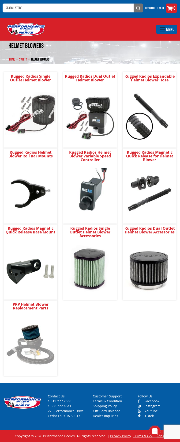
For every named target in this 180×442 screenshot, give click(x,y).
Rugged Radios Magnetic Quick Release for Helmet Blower (149, 156)
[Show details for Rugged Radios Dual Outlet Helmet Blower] (90, 117)
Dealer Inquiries (105, 416)
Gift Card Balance (106, 411)
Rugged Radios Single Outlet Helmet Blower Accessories (90, 232)
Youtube (151, 411)
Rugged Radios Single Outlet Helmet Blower (30, 78)
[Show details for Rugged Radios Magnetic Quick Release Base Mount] (30, 269)
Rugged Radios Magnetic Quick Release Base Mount (30, 230)
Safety (23, 59)
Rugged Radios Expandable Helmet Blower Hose (149, 78)
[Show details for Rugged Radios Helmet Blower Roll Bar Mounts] (30, 193)
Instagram (152, 406)
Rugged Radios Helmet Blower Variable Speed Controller (90, 156)
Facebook (151, 401)
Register (150, 8)
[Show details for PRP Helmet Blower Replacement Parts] (30, 345)
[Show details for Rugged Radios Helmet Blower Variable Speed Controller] (90, 193)
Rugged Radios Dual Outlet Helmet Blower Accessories (149, 230)
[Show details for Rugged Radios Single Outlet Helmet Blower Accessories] (90, 269)
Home (12, 59)
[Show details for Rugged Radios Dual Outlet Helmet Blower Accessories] (149, 269)
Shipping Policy (105, 406)
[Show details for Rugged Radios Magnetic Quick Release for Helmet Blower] (149, 193)
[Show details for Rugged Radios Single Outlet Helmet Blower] (30, 117)
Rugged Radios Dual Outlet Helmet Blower (90, 78)
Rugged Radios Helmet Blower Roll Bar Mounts (30, 154)
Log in (161, 8)
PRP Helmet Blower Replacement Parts (31, 306)
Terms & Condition (107, 401)
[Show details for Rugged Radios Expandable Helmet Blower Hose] (149, 117)
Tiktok (149, 416)
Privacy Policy (120, 436)
